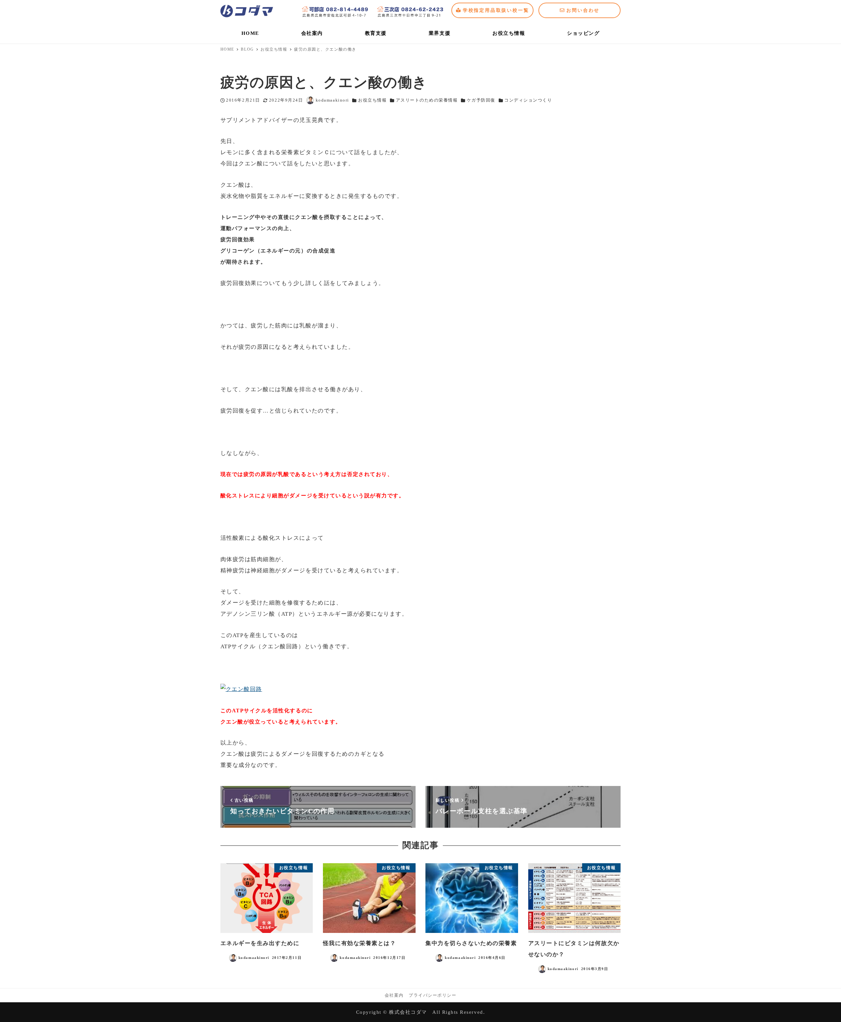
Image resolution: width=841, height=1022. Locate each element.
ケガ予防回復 (481, 100)
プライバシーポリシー (432, 995)
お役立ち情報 (372, 100)
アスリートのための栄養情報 (427, 100)
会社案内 (394, 995)
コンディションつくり (528, 100)
